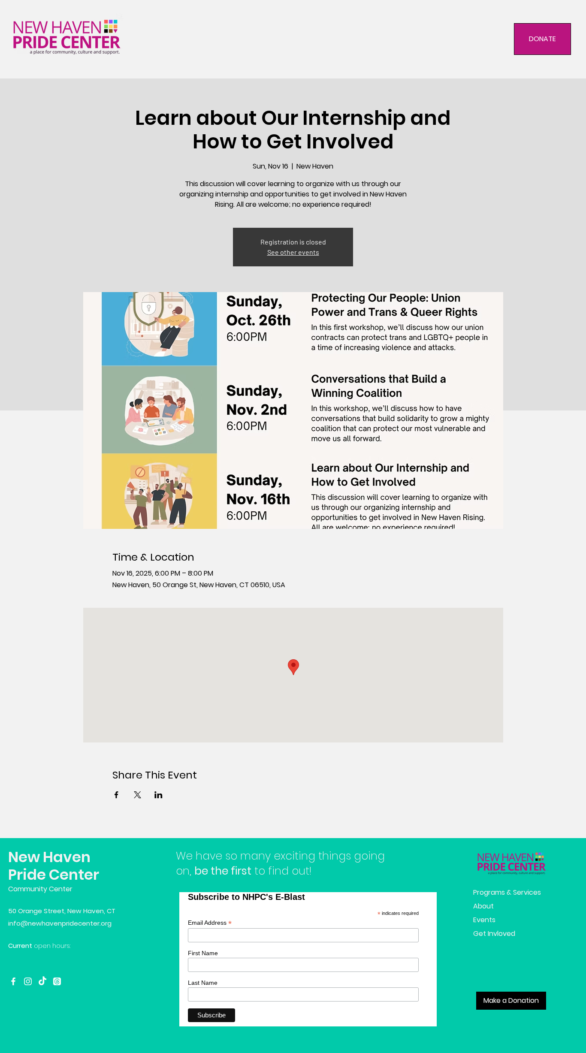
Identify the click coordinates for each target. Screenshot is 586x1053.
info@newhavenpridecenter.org (60, 923)
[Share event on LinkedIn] (158, 794)
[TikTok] (42, 981)
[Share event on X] (137, 794)
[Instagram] (28, 981)
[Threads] (57, 981)
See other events (293, 252)
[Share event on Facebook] (116, 794)
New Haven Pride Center (53, 866)
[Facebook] (13, 981)
